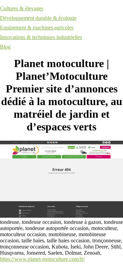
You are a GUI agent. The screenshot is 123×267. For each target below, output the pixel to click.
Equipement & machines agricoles (36, 27)
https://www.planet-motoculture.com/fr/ (42, 259)
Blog (5, 47)
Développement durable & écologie (38, 18)
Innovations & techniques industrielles (41, 37)
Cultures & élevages (21, 8)
